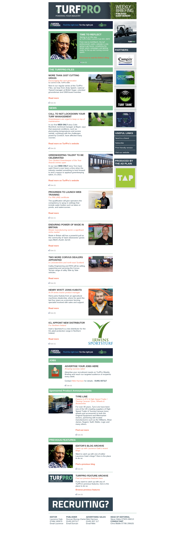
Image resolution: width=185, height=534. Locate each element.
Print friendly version (124, 148)
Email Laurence (56, 523)
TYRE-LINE (81, 396)
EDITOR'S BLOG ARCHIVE (90, 446)
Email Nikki (90, 523)
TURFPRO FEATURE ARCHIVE (92, 475)
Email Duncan (72, 523)
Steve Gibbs (116, 519)
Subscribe (119, 143)
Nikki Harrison (78, 381)
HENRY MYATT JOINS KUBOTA (65, 290)
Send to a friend (122, 138)
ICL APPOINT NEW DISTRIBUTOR (66, 323)
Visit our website (122, 152)
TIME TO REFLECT (90, 34)
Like (83, 62)
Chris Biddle (116, 523)
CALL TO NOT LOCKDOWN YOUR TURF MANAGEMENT (66, 115)
